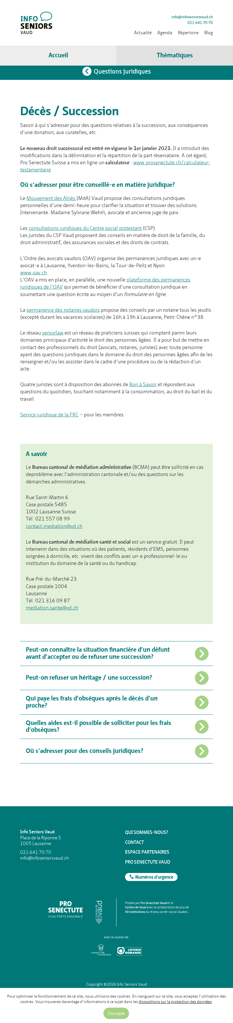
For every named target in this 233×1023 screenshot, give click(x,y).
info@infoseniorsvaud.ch (192, 17)
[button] (174, 56)
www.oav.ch (33, 272)
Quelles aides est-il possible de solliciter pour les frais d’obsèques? (98, 726)
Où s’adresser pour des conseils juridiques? (84, 751)
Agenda (164, 33)
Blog (208, 33)
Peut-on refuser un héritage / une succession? (89, 678)
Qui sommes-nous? (146, 832)
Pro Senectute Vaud (147, 862)
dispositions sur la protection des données (175, 1001)
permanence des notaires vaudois (63, 310)
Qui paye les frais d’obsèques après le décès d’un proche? (92, 702)
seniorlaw (52, 332)
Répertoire (188, 33)
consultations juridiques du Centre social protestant (85, 228)
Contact (134, 842)
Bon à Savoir (143, 384)
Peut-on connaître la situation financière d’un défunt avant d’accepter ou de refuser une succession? (98, 653)
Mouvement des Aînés (51, 198)
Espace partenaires (147, 852)
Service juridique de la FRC (49, 414)
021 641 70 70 (200, 22)
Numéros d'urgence (154, 877)
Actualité (143, 33)
